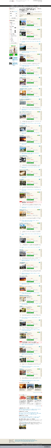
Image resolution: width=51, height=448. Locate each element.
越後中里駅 (29, 293)
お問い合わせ (40, 443)
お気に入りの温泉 (35, 0)
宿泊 (19, 412)
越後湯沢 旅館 (33, 317)
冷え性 (25, 412)
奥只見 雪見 (29, 143)
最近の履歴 (40, 0)
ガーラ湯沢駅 (35, 123)
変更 (16, 13)
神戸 (33, 441)
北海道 (29, 439)
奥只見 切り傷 (29, 123)
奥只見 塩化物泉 (27, 41)
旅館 (37, 412)
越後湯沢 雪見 (35, 366)
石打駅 (24, 27)
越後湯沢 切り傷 (26, 317)
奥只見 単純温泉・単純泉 (24, 65)
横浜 (15, 441)
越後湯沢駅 (39, 123)
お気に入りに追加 (35, 23)
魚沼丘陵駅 (38, 143)
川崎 (16, 441)
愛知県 (32, 439)
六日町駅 (37, 96)
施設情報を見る (29, 23)
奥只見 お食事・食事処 (32, 143)
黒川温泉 (32, 440)
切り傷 (39, 416)
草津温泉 (16, 440)
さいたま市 (21, 441)
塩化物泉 (29, 417)
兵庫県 (21, 439)
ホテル (26, 412)
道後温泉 (29, 440)
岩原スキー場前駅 (26, 260)
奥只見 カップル (33, 65)
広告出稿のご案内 (30, 443)
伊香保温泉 (27, 440)
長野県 (30, 439)
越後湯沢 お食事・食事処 (27, 220)
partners (14, 446)
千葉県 (20, 439)
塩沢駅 (22, 27)
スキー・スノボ (22, 412)
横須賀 (18, 441)
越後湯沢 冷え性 (31, 283)
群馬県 (23, 439)
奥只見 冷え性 (30, 65)
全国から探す (15, 11)
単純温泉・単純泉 (32, 413)
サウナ (35, 413)
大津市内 (32, 441)
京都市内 (29, 441)
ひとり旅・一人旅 (26, 413)
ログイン (39, 1)
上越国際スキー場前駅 (38, 41)
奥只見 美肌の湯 (30, 96)
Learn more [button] (36, 446)
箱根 (17, 440)
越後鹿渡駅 (23, 234)
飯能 (23, 441)
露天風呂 (29, 412)
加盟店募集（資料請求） (24, 443)
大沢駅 (35, 41)
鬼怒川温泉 (36, 440)
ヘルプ (37, 443)
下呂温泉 (24, 440)
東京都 (25, 439)
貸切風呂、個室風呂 (39, 413)
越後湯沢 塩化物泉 (23, 303)
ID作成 (41, 1)
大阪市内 (27, 441)
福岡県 (34, 439)
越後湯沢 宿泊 (23, 220)
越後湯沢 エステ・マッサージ (37, 353)
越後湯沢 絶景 (35, 283)
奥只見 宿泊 (30, 41)
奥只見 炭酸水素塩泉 (24, 41)
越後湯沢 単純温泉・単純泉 (24, 283)
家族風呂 (12, 40)
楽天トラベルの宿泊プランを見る (30, 36)
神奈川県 (16, 439)
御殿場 (25, 441)
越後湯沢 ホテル (37, 220)
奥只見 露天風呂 (33, 51)
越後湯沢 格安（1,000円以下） (33, 220)
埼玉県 (18, 439)
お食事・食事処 (31, 412)
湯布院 (33, 440)
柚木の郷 (29, 423)
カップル (29, 413)
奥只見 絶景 (33, 41)
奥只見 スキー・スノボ (32, 189)
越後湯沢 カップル (33, 303)
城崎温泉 (22, 440)
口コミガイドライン (34, 443)
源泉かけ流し (35, 412)
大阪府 (27, 439)
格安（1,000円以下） (21, 413)
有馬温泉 (20, 440)
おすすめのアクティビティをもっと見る (37, 392)
